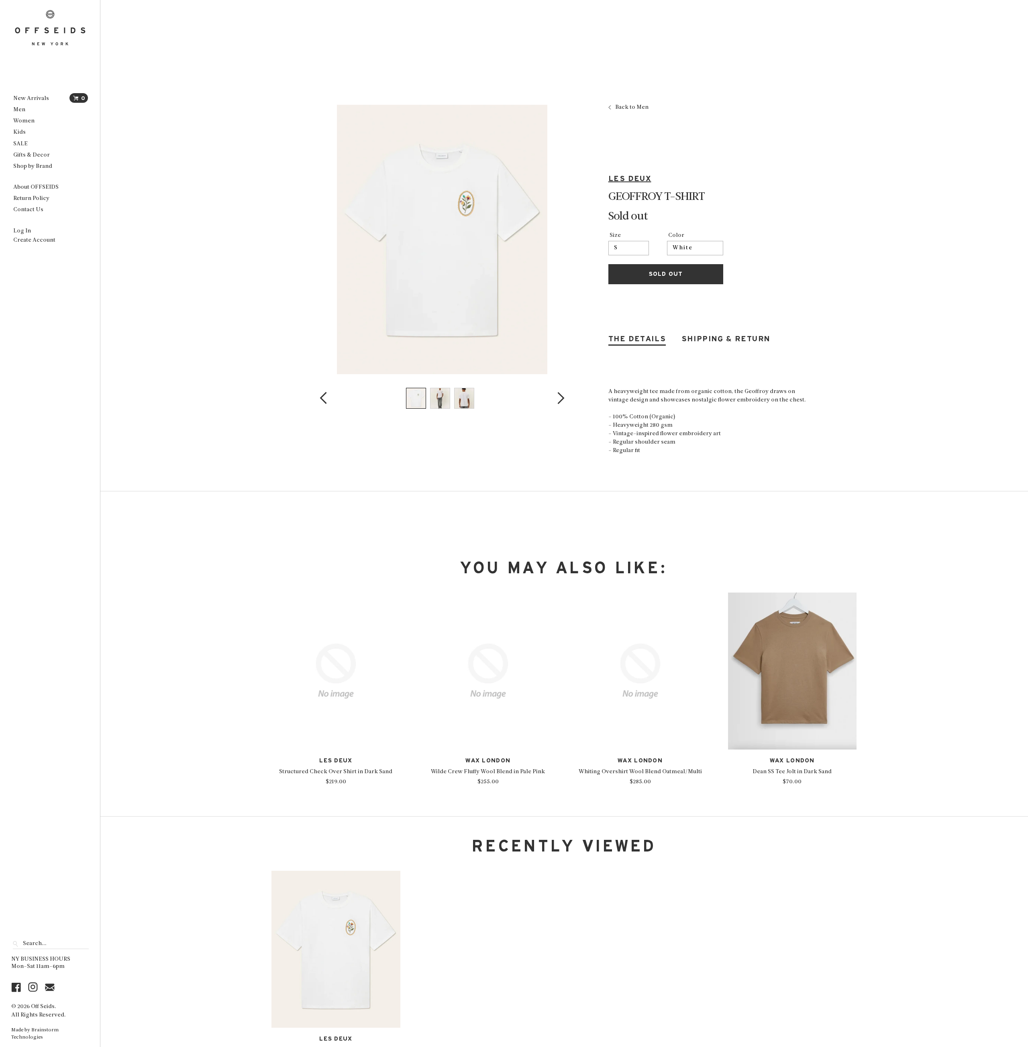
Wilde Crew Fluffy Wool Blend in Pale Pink (488, 772)
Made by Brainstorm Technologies (35, 1034)
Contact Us (28, 210)
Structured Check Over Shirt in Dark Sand (335, 772)
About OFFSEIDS (36, 187)
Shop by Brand (32, 166)
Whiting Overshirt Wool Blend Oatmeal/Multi (640, 772)
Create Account (34, 240)
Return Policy (31, 199)
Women (24, 121)
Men (19, 110)
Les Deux (629, 179)
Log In (22, 231)
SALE (20, 144)
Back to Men (632, 107)
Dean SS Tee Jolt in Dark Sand (792, 772)
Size (615, 235)
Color (676, 235)
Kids (19, 132)
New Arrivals (31, 99)
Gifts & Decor (31, 155)
